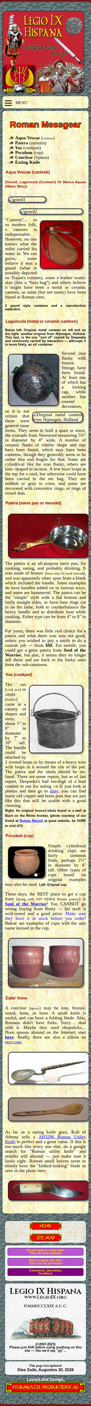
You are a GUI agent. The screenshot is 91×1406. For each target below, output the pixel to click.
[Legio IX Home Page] (45, 1228)
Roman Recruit (31, 821)
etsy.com (13, 1041)
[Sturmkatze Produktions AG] (45, 1391)
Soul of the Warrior (26, 903)
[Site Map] (45, 1240)
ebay (54, 790)
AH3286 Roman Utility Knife (45, 1139)
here (9, 1037)
